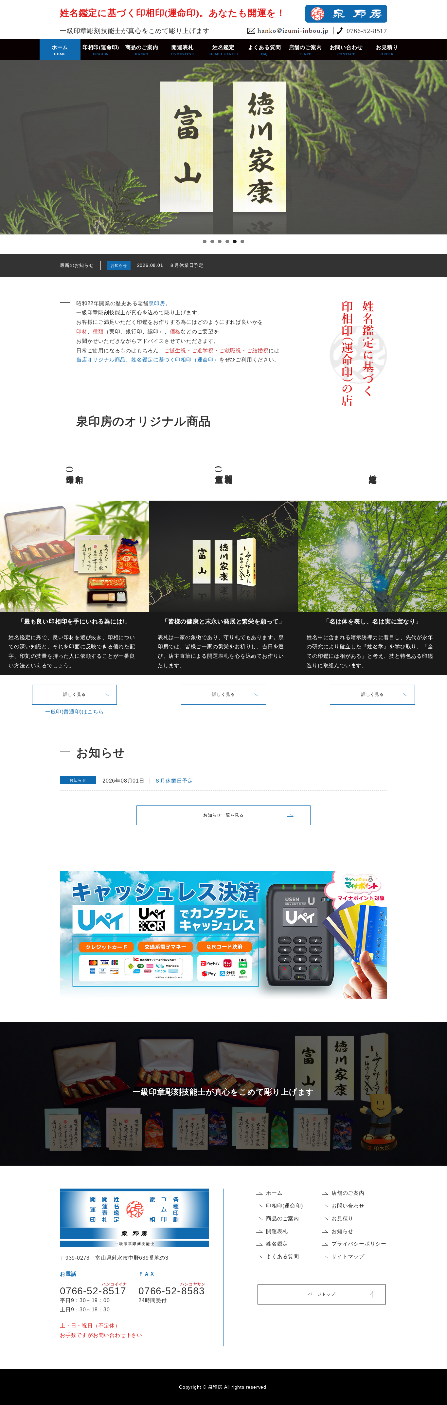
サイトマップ (348, 1256)
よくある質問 (264, 50)
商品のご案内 (141, 50)
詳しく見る (74, 694)
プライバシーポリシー (358, 1244)
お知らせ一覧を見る (223, 815)
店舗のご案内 (305, 50)
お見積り (387, 50)
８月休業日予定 (187, 265)
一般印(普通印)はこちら (74, 711)
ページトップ (321, 1294)
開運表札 (182, 50)
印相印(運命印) (100, 50)
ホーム (60, 50)
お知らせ (342, 1231)
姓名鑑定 (223, 50)
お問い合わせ (346, 50)
